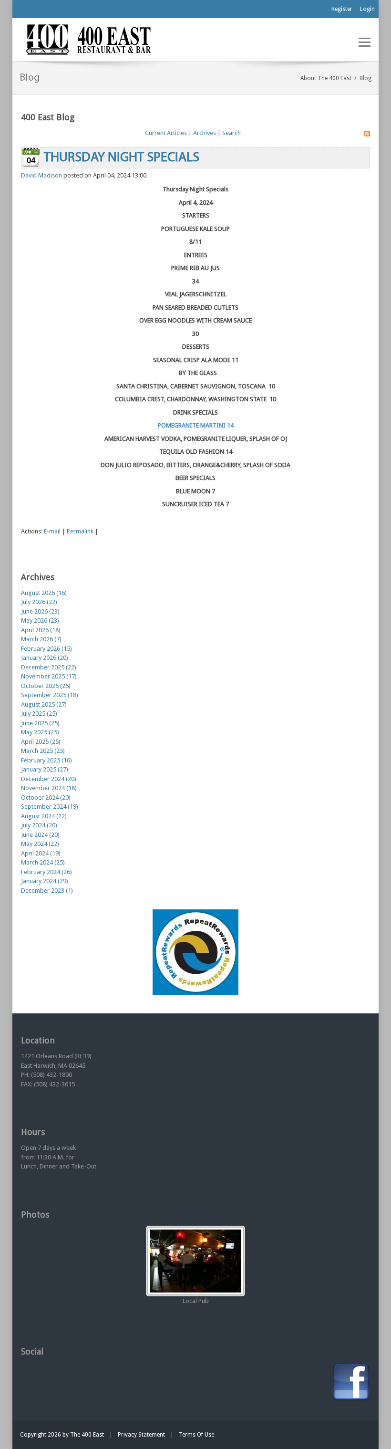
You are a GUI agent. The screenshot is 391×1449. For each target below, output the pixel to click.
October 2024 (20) (46, 797)
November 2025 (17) (49, 676)
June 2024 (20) (40, 834)
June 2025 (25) (40, 723)
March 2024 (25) (43, 862)
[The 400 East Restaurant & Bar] (88, 38)
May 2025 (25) (40, 732)
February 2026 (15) (46, 648)
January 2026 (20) (44, 657)
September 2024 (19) (49, 806)
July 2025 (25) (39, 713)
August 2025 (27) (44, 704)
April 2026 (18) (41, 630)
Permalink (80, 531)
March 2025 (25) (43, 750)
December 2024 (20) (48, 778)
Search (231, 132)
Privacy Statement (141, 1434)
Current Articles (166, 132)
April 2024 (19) (41, 853)
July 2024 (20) (39, 825)
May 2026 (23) (40, 620)
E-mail (52, 531)
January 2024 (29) (44, 881)
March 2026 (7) (41, 639)
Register (341, 9)
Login (367, 9)
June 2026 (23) (40, 611)
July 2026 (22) (39, 601)
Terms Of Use (196, 1434)
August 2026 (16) (44, 592)
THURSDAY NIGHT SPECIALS (121, 158)
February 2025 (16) (46, 760)
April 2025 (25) (41, 741)
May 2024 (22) (40, 843)
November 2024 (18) (49, 788)
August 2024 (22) (44, 816)
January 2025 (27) (44, 769)
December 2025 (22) (48, 667)
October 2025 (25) (46, 685)
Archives (204, 132)
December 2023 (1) (47, 890)
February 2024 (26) (46, 872)
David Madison (41, 175)
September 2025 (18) (49, 694)
